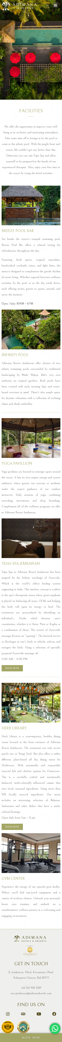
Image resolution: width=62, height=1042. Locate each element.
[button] (55, 5)
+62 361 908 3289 (31, 988)
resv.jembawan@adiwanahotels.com (31, 993)
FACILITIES (31, 111)
